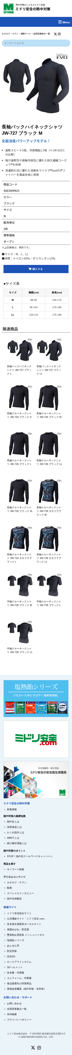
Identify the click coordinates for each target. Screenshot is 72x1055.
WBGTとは (13, 837)
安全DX (11, 956)
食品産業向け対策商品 (19, 983)
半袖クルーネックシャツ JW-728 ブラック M (23, 603)
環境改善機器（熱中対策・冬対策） (26, 988)
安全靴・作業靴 (15, 972)
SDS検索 (12, 1014)
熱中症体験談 (14, 898)
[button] (36, 22)
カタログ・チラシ (10, 33)
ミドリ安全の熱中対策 (32, 8)
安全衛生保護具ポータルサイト (24, 924)
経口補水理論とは (17, 843)
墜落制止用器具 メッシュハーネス (25, 934)
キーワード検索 (15, 869)
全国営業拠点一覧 (41, 33)
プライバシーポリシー (19, 1019)
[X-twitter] (55, 34)
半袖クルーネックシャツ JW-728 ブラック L (52, 603)
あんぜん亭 (13, 945)
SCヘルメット (15, 967)
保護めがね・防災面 (18, 929)
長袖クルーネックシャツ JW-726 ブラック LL (49, 462)
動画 (9, 887)
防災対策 (12, 951)
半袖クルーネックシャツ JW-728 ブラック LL (20, 650)
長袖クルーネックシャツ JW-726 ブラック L (20, 462)
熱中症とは (13, 821)
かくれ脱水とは (15, 832)
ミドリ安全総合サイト (19, 913)
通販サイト (26, 33)
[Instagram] (59, 34)
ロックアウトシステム (19, 961)
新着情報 (12, 809)
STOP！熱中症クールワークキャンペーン (30, 856)
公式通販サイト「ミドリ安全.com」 (27, 918)
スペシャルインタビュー (20, 893)
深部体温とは (14, 827)
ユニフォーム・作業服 (19, 978)
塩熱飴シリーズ (15, 940)
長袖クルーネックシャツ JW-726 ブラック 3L (22, 509)
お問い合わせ (14, 1003)
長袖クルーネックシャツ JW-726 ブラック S (21, 415)
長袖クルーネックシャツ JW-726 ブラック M (51, 415)
